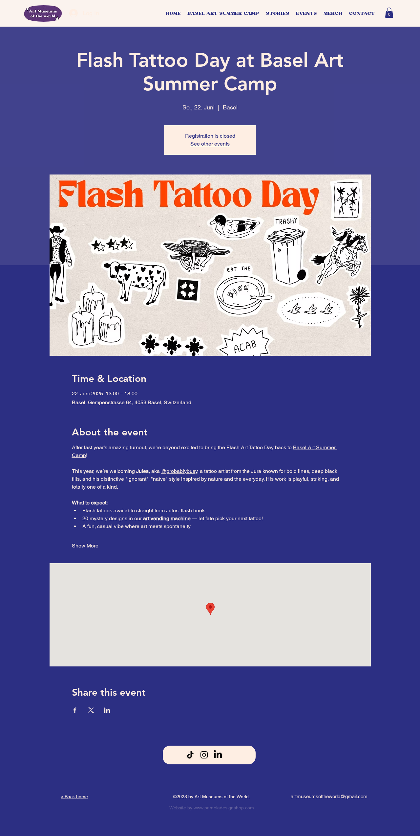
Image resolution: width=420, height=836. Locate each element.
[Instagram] (204, 755)
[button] (389, 13)
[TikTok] (190, 755)
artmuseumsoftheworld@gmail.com (329, 796)
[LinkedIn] (218, 755)
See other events (210, 144)
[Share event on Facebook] (75, 710)
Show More (85, 546)
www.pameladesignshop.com (224, 807)
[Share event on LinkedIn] (107, 710)
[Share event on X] (91, 710)
